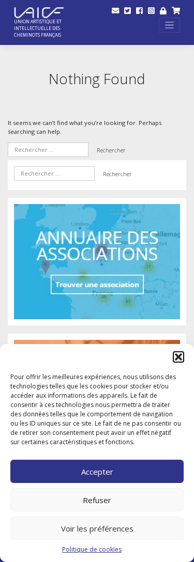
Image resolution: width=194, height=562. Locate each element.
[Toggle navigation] (169, 25)
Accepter (97, 471)
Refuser (97, 500)
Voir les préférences (97, 528)
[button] (178, 357)
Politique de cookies (92, 549)
